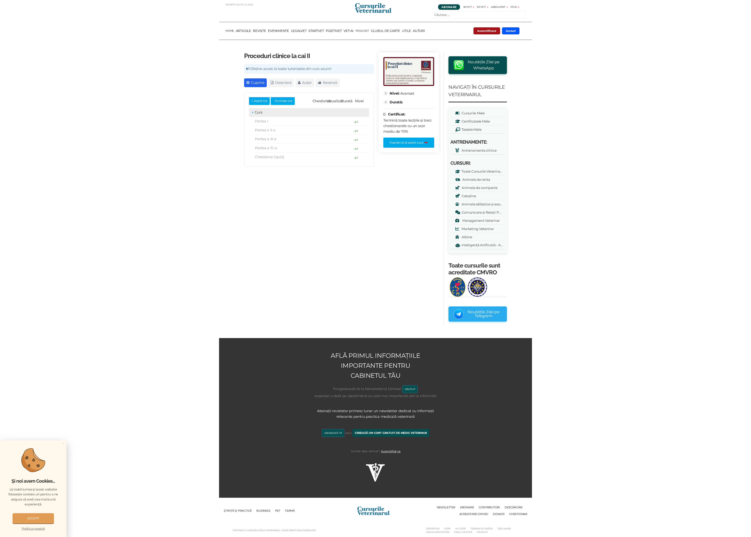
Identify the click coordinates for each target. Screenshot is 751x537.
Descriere (282, 83)
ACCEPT (33, 518)
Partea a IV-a (266, 148)
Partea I (261, 121)
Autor (306, 83)
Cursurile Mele (472, 113)
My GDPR (460, 528)
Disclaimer (504, 528)
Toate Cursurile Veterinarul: (482, 171)
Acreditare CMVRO (473, 514)
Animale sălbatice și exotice (482, 204)
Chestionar (518, 514)
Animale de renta (475, 179)
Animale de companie (479, 188)
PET (277, 510)
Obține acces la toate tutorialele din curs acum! (290, 69)
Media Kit (482, 532)
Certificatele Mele (475, 121)
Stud (513, 6)
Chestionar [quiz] (269, 157)
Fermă (290, 510)
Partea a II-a (265, 130)
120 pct (481, 6)
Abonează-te (333, 432)
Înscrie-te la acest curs (407, 142)
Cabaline (468, 196)
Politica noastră (33, 529)
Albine (466, 237)
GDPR (447, 528)
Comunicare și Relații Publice (482, 212)
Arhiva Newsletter (437, 532)
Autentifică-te (391, 451)
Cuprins (257, 83)
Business (263, 510)
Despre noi (432, 528)
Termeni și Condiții (482, 528)
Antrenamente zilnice (478, 150)
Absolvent (498, 6)
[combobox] (479, 15)
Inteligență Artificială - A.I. (481, 245)
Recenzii (329, 83)
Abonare (449, 7)
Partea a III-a (265, 139)
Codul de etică (463, 532)
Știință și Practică (238, 510)
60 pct (468, 6)
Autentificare (486, 31)
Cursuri (511, 31)
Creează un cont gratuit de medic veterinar (391, 432)
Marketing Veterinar (477, 229)
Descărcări (514, 507)
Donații (499, 514)
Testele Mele (470, 129)
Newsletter (446, 507)
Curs (258, 112)
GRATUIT (410, 389)
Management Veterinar (480, 220)
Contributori (489, 507)
